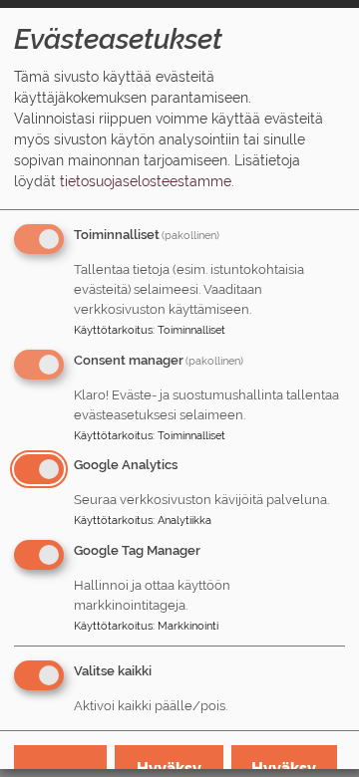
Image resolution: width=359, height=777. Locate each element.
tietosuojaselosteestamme (145, 181)
